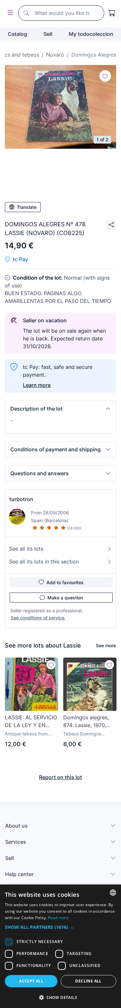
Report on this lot (60, 777)
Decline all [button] (88, 981)
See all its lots (26, 548)
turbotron (21, 499)
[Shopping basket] (112, 13)
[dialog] (60, 946)
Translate (26, 207)
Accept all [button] (31, 981)
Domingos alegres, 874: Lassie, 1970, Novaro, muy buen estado (86, 721)
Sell (48, 34)
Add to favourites (65, 582)
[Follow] (105, 76)
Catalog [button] (17, 34)
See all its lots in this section (44, 561)
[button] (60, 409)
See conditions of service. (38, 617)
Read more (58, 917)
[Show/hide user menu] (9, 13)
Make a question (65, 597)
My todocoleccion (91, 34)
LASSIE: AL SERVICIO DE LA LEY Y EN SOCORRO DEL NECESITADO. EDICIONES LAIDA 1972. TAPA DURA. (31, 721)
